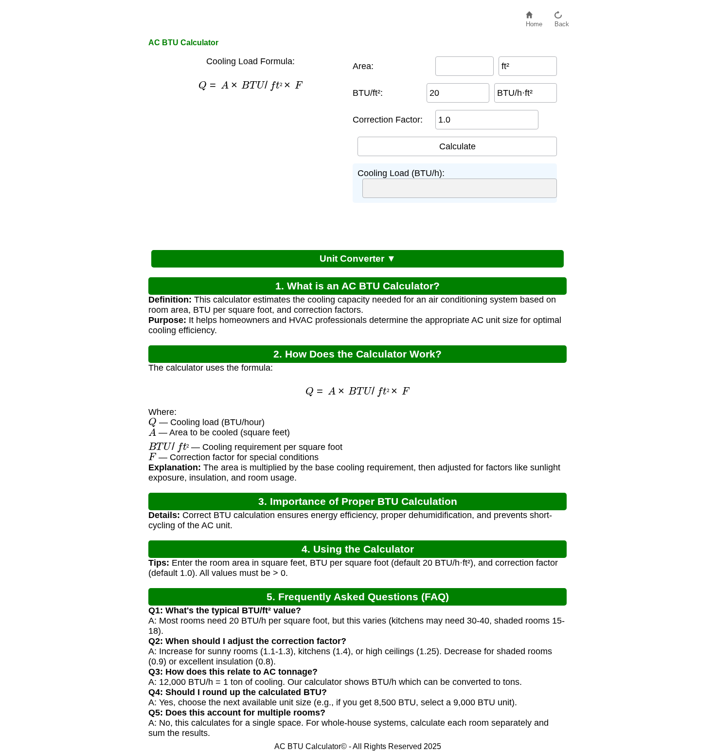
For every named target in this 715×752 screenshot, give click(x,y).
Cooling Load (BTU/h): (401, 173)
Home (534, 21)
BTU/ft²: (368, 93)
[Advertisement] (245, 169)
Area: (363, 66)
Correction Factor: (388, 120)
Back (561, 21)
